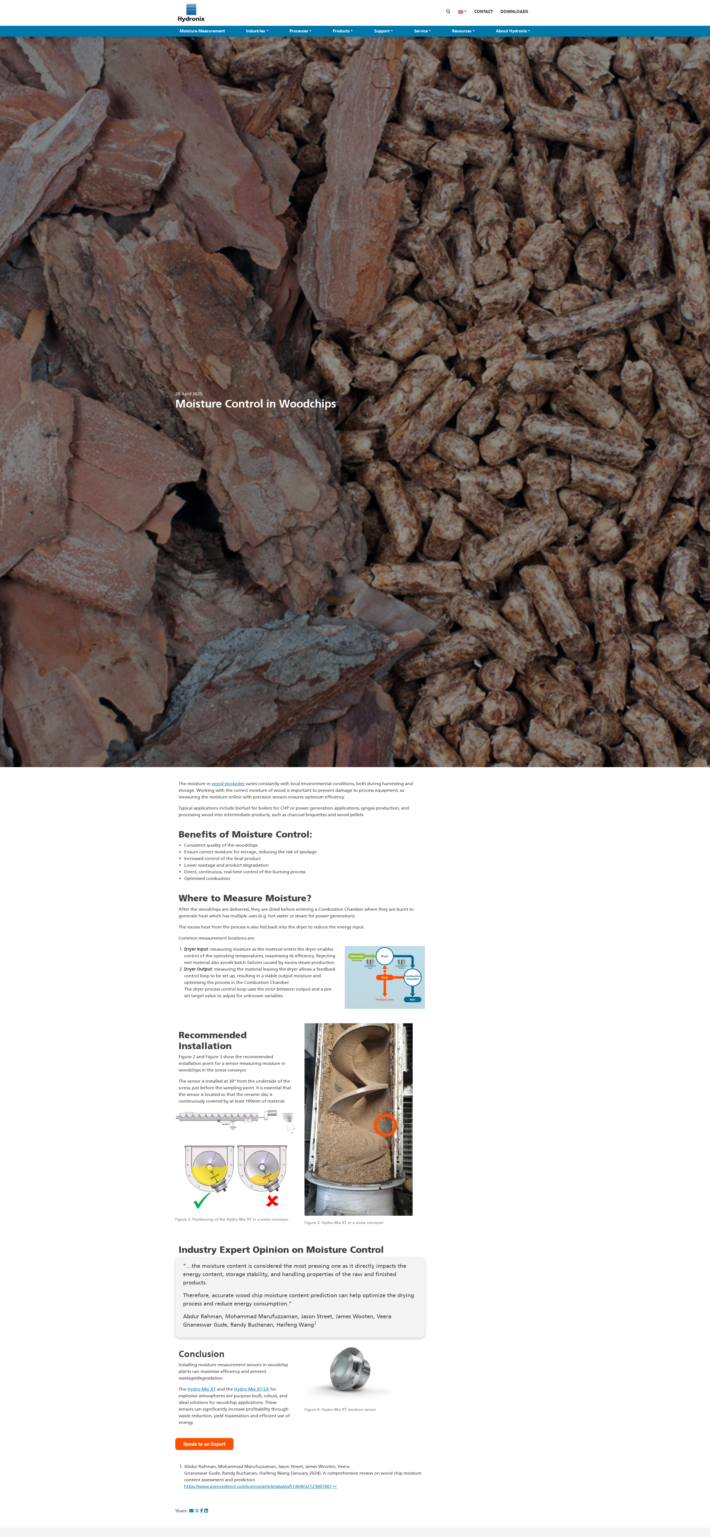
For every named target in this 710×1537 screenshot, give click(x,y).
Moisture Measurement (202, 31)
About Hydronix (511, 31)
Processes (299, 31)
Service (421, 31)
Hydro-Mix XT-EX (251, 1389)
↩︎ (335, 1486)
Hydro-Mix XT (201, 1389)
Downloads (514, 11)
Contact (483, 11)
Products (341, 31)
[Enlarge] (417, 955)
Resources (461, 31)
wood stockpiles (228, 783)
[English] (462, 11)
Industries (255, 31)
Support (382, 31)
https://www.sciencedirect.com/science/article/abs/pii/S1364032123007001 (258, 1486)
